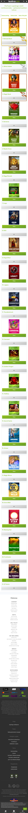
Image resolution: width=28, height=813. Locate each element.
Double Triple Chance (14, 658)
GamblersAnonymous (14, 794)
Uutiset (14, 753)
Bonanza (6, 121)
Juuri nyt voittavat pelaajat (14, 759)
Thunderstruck (8, 312)
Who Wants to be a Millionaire (14, 639)
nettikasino (18, 710)
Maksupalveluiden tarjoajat (14, 732)
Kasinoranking (5, 15)
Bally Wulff (14, 623)
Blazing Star (8, 529)
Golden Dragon (8, 366)
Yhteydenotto (14, 767)
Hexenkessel (14, 655)
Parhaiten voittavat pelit (14, 757)
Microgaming (14, 670)
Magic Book (7, 94)
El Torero (7, 584)
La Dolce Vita (14, 606)
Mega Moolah (7, 176)
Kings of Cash (14, 681)
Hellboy (6, 393)
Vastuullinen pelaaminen (14, 739)
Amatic (14, 615)
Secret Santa (8, 421)
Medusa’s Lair (14, 629)
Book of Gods (14, 644)
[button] (1, 1)
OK (25, 809)
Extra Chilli (14, 637)
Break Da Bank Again (14, 678)
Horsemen (14, 627)
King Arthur (7, 257)
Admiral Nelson (14, 619)
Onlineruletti (14, 15)
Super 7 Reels (14, 667)
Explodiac (14, 608)
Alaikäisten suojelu (14, 743)
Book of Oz (14, 673)
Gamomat (14, 602)
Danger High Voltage (14, 645)
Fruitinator (7, 557)
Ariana (6, 448)
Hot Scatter (14, 616)
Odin (4, 230)
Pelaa (14, 34)
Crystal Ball (14, 605)
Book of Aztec (14, 618)
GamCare (25, 793)
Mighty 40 (14, 631)
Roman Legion (14, 610)
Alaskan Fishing (14, 680)
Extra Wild (7, 502)
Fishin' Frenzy (14, 650)
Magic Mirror (8, 475)
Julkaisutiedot (14, 769)
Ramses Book (7, 38)
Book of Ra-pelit (23, 15)
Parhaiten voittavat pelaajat (14, 755)
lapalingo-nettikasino (14, 724)
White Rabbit (8, 66)
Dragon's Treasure (14, 653)
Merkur (14, 649)
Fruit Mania (14, 611)
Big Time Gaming (14, 636)
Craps (5, 203)
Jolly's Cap (14, 662)
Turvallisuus (14, 741)
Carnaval (7, 339)
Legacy (6, 285)
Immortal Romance (14, 675)
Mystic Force (7, 149)
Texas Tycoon (14, 632)
